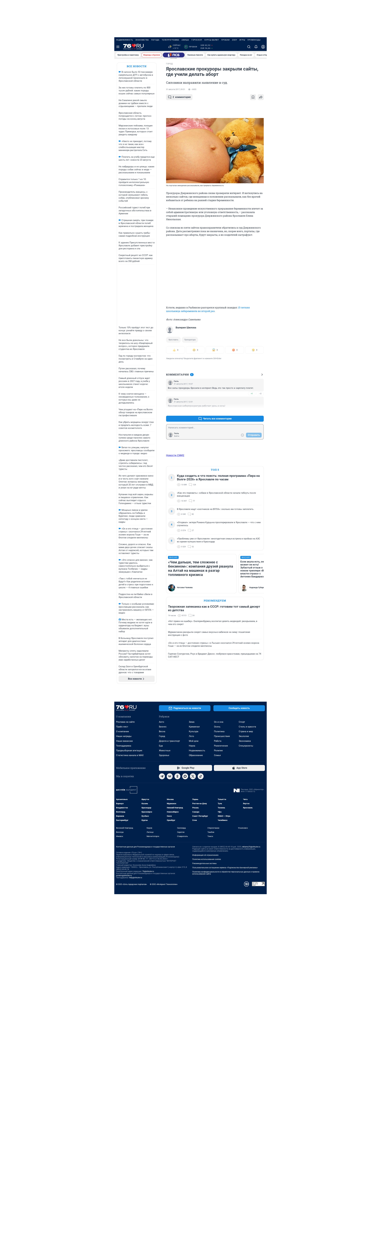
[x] (193, 776)
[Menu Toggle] (117, 47)
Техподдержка (123, 745)
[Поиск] (248, 47)
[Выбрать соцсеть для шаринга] (261, 97)
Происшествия (222, 736)
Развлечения (221, 745)
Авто (161, 722)
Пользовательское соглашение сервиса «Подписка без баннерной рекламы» (225, 868)
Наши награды (124, 736)
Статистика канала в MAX (129, 755)
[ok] (177, 776)
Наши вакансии (124, 741)
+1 (252, 393)
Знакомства (142, 40)
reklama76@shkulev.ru (251, 847)
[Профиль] (263, 47)
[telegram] (162, 776)
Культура (193, 731)
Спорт (242, 722)
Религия (218, 750)
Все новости (136, 66)
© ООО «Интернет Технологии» (164, 884)
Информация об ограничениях (205, 855)
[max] (185, 776)
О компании (122, 731)
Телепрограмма (170, 40)
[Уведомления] (256, 47)
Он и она (218, 722)
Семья (217, 755)
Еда (161, 745)
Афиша (185, 40)
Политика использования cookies (206, 859)
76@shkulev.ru (148, 871)
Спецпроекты (246, 745)
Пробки (225, 40)
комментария (182, 97)
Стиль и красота (247, 726)
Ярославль (173, 340)
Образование (196, 755)
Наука (192, 745)
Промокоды (254, 40)
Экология (244, 736)
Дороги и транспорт (169, 741)
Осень (217, 726)
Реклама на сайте (125, 722)
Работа (217, 741)
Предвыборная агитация (129, 750)
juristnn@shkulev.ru (124, 875)
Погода (155, 40)
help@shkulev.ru (135, 878)
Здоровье (164, 755)
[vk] (170, 776)
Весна (162, 731)
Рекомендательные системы (204, 863)
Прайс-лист (122, 726)
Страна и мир (246, 731)
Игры (242, 40)
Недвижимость (124, 40)
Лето (191, 736)
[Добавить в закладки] (253, 97)
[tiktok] (201, 776)
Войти (176, 436)
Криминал (194, 726)
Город (162, 736)
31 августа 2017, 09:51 (175, 89)
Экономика (245, 741)
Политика (219, 731)
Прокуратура (190, 340)
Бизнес (163, 726)
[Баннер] (174, 55)
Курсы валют (211, 40)
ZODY (234, 40)
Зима (191, 722)
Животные (164, 750)
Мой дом (193, 741)
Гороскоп (196, 40)
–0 (260, 393)
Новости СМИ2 (175, 455)
